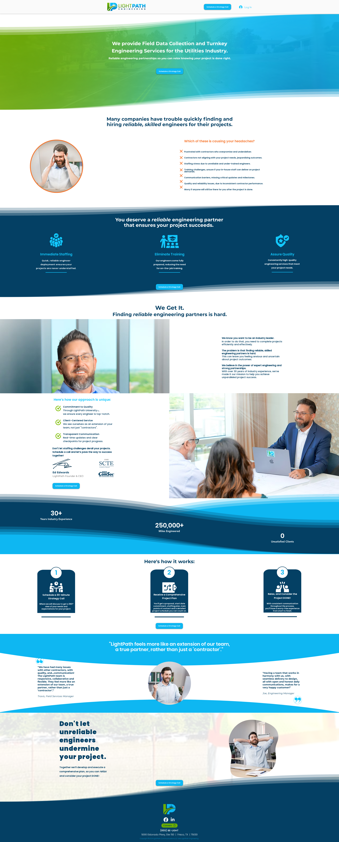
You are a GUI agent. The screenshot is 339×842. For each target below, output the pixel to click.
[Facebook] (166, 819)
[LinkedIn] (172, 819)
